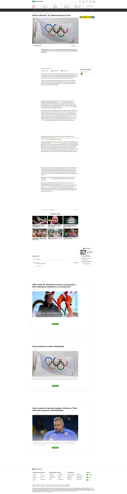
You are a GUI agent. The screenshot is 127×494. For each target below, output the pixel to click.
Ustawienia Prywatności (58, 484)
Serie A (59, 477)
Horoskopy (38, 486)
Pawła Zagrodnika (73, 137)
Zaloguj (94, 1)
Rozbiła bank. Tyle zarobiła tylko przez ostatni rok (87, 259)
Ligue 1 (50, 479)
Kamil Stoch (79, 474)
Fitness (34, 479)
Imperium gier (66, 486)
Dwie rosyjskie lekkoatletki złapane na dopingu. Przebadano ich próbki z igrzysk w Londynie (70, 226)
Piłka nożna (40, 10)
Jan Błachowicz (79, 477)
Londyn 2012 (36, 13)
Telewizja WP (47, 486)
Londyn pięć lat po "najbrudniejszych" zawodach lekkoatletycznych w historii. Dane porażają (39, 238)
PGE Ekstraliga (60, 479)
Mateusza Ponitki (66, 184)
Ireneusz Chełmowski (55, 143)
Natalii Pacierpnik (65, 137)
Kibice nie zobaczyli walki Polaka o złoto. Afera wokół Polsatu (90, 252)
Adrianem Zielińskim (66, 106)
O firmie (42, 484)
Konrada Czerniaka (44, 139)
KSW (33, 480)
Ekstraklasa (51, 474)
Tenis (44, 10)
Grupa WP (39, 484)
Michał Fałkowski (38, 45)
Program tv (42, 486)
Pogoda (33, 486)
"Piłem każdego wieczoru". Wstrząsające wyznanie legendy (87, 261)
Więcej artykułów (87, 263)
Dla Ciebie (35, 10)
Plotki (51, 486)
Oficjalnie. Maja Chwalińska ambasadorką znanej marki (86, 256)
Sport (63, 486)
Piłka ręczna (71, 10)
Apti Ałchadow (74, 116)
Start (33, 13)
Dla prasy (46, 484)
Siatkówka (48, 10)
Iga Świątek (70, 477)
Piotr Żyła (69, 479)
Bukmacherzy (56, 10)
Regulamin (68, 484)
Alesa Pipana (60, 102)
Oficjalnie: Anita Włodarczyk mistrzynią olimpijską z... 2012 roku (55, 238)
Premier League (52, 476)
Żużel (52, 10)
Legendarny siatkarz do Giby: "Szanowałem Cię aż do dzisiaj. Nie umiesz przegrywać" (38, 226)
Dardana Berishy (73, 184)
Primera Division (52, 477)
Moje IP (54, 486)
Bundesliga (60, 476)
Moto (81, 10)
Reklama (64, 484)
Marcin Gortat (49, 178)
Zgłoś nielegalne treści (39, 265)
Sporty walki (62, 10)
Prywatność (51, 484)
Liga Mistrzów (60, 474)
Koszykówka (76, 10)
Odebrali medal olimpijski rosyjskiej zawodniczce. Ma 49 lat (69, 238)
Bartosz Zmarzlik (79, 476)
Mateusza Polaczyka (58, 137)
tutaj (51, 491)
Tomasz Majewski (47, 187)
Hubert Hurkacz (79, 479)
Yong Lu (63, 113)
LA (83, 10)
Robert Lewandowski (71, 474)
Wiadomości (59, 486)
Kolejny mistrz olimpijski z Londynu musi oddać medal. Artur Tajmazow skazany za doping (54, 226)
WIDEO (66, 10)
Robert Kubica (70, 476)
